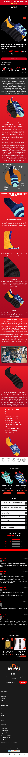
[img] (3, 558)
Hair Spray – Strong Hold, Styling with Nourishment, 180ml (20, 653)
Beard (2, 720)
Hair (2, 718)
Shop (2, 694)
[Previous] (2, 29)
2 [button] (12, 631)
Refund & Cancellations (6, 735)
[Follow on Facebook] (11, 674)
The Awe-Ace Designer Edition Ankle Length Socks (20, 487)
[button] (19, 51)
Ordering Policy (4, 730)
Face (2, 708)
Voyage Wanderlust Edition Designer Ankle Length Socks (7, 487)
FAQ (2, 700)
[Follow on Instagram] (14, 674)
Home (2, 11)
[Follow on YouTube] (16, 674)
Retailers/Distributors (6, 740)
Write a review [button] (14, 550)
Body (2, 713)
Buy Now (14, 3)
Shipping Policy (4, 733)
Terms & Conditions (5, 737)
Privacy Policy (4, 728)
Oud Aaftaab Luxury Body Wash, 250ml (8, 652)
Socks (2, 711)
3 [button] (14, 631)
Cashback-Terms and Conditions (9, 742)
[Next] (26, 29)
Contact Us (3, 696)
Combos (3, 715)
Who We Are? (4, 691)
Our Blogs (3, 698)
